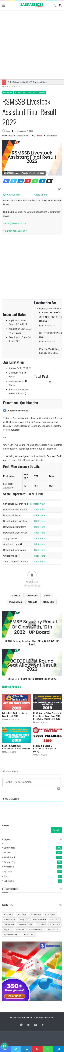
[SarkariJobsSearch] (32, 5)
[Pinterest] (27, 181)
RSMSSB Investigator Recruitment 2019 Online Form (16, 747)
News (6, 876)
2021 (8, 914)
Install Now (38, 503)
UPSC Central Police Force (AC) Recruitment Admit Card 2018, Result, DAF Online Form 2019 (47, 716)
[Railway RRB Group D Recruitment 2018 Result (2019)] (47, 735)
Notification (36, 929)
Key (8, 929)
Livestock (16, 601)
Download (25, 924)
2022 (17, 595)
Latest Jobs (32, 92)
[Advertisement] (32, 44)
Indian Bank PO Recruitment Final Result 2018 (15, 714)
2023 (35, 914)
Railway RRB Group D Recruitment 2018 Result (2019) (44, 748)
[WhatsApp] (34, 181)
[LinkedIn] (20, 181)
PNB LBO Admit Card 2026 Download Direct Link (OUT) (33, 82)
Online (53, 929)
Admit (50, 914)
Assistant (32, 595)
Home (7, 86)
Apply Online (40, 194)
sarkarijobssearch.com (15, 223)
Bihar (54, 919)
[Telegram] (41, 181)
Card (9, 924)
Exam (41, 924)
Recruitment (12, 934)
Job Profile (9, 881)
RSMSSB (49, 601)
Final (48, 595)
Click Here (39, 509)
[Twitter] (13, 181)
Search (5, 825)
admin (8, 131)
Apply (24, 919)
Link (20, 929)
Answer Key (20, 92)
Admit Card (17, 86)
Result (33, 601)
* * (15, 230)
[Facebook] (5, 181)
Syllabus (8, 871)
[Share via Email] (48, 181)
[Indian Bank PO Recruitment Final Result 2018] (16, 702)
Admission (9, 867)
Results (42, 92)
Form (55, 924)
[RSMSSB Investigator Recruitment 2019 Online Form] (16, 735)
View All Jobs (13, 194)
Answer (9, 919)
